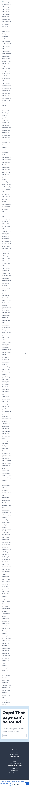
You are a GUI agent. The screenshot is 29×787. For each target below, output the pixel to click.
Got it (27, 783)
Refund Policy (14, 770)
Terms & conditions (14, 773)
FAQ (14, 761)
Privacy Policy (14, 768)
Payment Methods (14, 754)
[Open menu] (25, 353)
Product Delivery (14, 752)
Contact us (14, 759)
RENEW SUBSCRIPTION (14, 763)
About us (14, 749)
